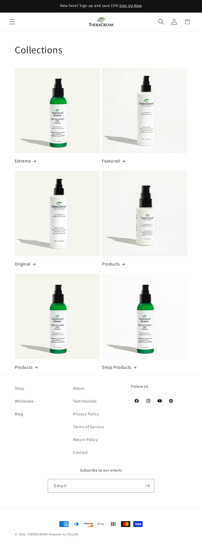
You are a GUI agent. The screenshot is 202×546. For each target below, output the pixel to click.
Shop (19, 388)
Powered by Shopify (64, 534)
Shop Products (116, 367)
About (78, 388)
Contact (80, 452)
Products (111, 264)
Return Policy (85, 439)
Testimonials (85, 401)
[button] (12, 21)
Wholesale (24, 401)
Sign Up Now (130, 5)
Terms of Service (88, 426)
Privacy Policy (86, 414)
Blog (19, 414)
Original (23, 264)
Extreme (23, 161)
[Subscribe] (147, 486)
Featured (111, 161)
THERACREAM (37, 534)
